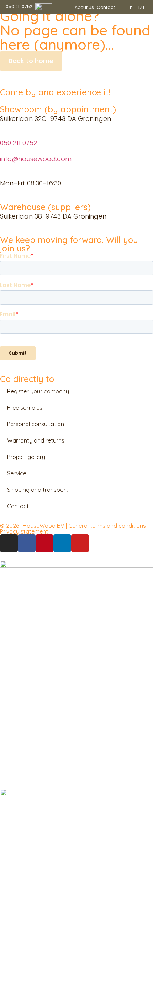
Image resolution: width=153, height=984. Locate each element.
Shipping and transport (37, 489)
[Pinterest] (44, 543)
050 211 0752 (18, 142)
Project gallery (26, 456)
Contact (106, 7)
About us (84, 7)
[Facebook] (27, 543)
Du (141, 7)
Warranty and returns (35, 440)
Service (16, 473)
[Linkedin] (62, 543)
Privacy (10, 531)
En (130, 7)
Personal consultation (35, 424)
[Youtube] (80, 543)
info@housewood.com (36, 158)
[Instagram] (9, 543)
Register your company (38, 391)
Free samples (24, 407)
